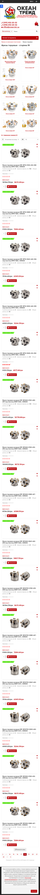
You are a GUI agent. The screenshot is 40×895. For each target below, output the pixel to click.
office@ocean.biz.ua (11, 27)
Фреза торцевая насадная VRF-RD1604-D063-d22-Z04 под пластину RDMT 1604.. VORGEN (19, 542)
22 (3, 857)
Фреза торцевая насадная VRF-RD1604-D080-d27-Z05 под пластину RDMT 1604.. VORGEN (19, 495)
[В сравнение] (37, 147)
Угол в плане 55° (29, 130)
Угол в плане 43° (29, 113)
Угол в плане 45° (10, 130)
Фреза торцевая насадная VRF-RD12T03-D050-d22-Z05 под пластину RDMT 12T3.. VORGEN (19, 730)
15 (13, 854)
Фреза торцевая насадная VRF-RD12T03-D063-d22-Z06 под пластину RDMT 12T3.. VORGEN (19, 683)
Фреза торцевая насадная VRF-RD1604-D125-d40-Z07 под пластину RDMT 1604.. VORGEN (19, 401)
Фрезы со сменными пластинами (11, 42)
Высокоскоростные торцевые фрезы (10, 62)
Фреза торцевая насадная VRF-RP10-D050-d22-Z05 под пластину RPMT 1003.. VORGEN (19, 307)
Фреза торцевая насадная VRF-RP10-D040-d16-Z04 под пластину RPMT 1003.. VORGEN (19, 354)
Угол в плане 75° (10, 113)
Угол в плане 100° (10, 79)
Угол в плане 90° (29, 96)
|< (2, 854)
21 (36, 854)
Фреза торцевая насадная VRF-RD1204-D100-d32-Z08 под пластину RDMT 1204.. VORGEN (19, 777)
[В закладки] (37, 145)
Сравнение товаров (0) (10, 135)
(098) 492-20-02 (10, 25)
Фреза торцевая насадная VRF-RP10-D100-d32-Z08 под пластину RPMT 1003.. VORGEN (19, 166)
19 (28, 854)
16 (17, 854)
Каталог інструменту (9, 38)
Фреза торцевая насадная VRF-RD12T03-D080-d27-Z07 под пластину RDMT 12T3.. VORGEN (19, 636)
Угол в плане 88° (10, 96)
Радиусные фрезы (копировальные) (30, 62)
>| (10, 857)
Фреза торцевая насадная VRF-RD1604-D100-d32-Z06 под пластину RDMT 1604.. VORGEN (19, 448)
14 (9, 854)
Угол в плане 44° (29, 67)
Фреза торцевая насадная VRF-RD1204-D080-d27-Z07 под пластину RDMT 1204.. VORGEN (19, 824)
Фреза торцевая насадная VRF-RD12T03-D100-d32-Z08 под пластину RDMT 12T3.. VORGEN (19, 589)
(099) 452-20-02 (10, 23)
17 (21, 854)
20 (33, 854)
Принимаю (34, 891)
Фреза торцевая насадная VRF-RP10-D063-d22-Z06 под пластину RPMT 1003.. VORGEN (19, 260)
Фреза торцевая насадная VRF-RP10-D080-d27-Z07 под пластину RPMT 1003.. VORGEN (19, 213)
